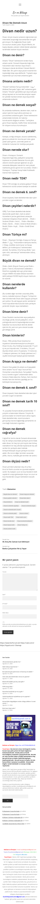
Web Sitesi (5, 613)
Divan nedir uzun (21, 517)
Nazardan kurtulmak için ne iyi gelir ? (12, 691)
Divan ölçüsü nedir (9, 525)
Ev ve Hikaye (20, 13)
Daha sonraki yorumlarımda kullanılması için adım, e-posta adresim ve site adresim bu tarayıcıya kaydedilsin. (19, 625)
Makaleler (11, 489)
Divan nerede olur (9, 521)
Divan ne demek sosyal (28, 506)
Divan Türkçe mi (22, 525)
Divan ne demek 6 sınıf (21, 502)
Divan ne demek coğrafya (11, 506)
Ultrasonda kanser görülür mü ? (11, 662)
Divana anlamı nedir (9, 529)
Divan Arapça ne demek (27, 494)
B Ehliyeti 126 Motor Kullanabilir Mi (12, 817)
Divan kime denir (25, 498)
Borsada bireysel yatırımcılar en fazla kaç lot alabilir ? (17, 672)
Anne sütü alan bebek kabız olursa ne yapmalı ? (16, 677)
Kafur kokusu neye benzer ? (10, 667)
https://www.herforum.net (10, 643)
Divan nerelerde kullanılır (24, 521)
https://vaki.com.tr (27, 643)
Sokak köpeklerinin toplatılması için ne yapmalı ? (16, 696)
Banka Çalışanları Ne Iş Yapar (14, 548)
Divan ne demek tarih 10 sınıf (12, 509)
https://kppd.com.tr (7, 645)
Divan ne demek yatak (10, 513)
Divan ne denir (24, 513)
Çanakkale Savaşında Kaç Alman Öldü (13, 824)
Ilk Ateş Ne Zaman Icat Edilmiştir (16, 542)
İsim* (4, 594)
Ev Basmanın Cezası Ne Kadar (11, 811)
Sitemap (18, 645)
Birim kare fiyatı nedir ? (9, 708)
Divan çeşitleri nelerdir (10, 498)
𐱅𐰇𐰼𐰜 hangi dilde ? (7, 687)
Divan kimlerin (8, 502)
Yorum (4, 572)
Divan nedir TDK (8, 517)
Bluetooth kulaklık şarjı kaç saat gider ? (13, 682)
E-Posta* (4, 604)
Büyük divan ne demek (10, 494)
